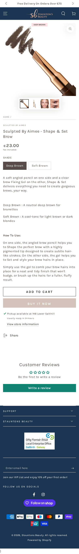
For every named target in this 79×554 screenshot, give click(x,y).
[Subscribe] (73, 468)
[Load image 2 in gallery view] (34, 103)
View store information (23, 324)
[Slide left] (6, 3)
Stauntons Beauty (33, 535)
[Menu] (5, 13)
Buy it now (39, 304)
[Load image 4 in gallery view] (44, 103)
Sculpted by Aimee (14, 125)
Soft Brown (40, 165)
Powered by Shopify (39, 540)
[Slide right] (72, 3)
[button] (63, 13)
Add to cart (39, 292)
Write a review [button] (39, 388)
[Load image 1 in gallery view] (24, 103)
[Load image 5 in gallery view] (54, 103)
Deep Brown (14, 165)
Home (6, 117)
